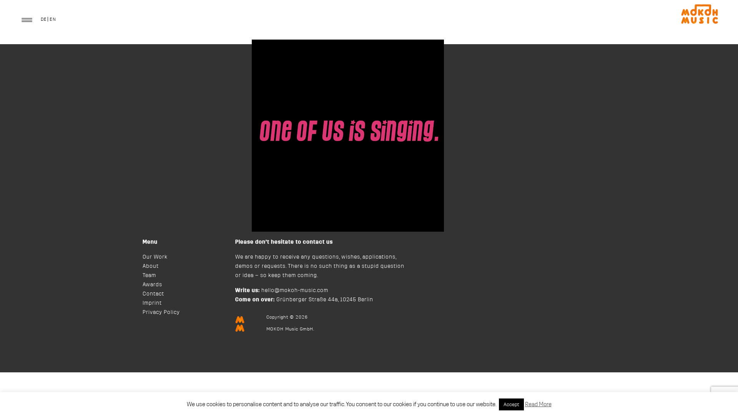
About (151, 266)
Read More (538, 404)
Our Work (155, 257)
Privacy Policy (161, 312)
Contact (153, 294)
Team (149, 275)
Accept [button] (511, 404)
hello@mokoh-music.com (294, 290)
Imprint (152, 303)
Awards (152, 284)
